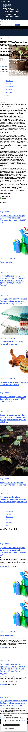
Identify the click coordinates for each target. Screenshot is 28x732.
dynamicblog (4, 66)
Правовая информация (11, 13)
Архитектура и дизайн (14, 59)
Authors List (7, 5)
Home (4, 6)
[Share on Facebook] (15, 505)
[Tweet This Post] (15, 506)
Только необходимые (9, 728)
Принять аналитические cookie (11, 724)
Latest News (7, 8)
